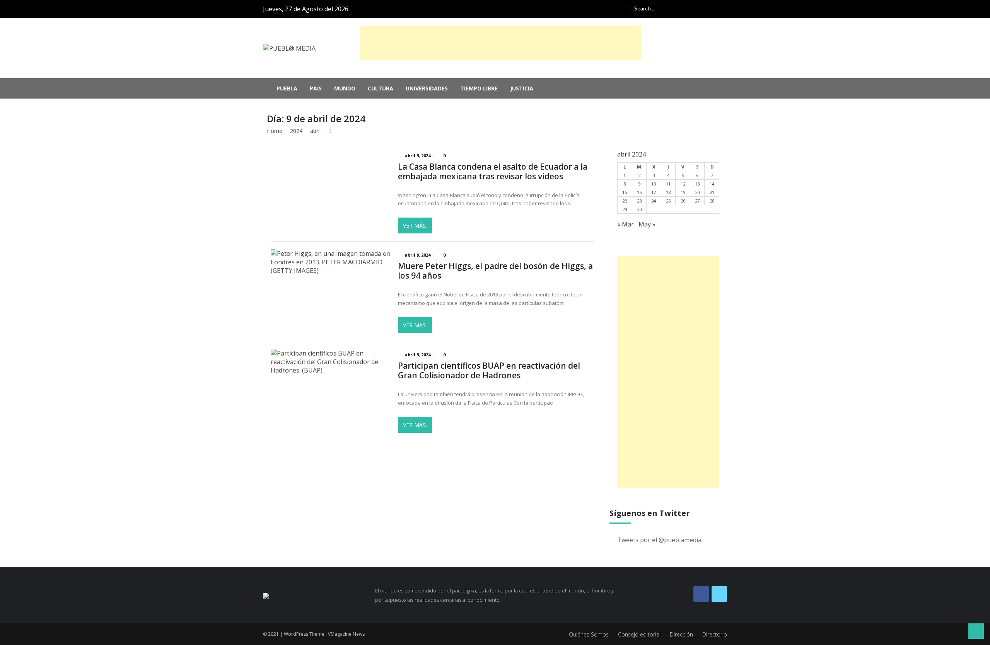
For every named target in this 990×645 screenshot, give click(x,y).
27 (697, 201)
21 (712, 192)
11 (668, 184)
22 (624, 201)
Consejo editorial (639, 634)
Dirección (681, 634)
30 (639, 209)
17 (653, 192)
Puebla (287, 88)
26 (683, 201)
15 (624, 192)
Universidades (427, 88)
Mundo (344, 88)
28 (712, 201)
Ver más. (415, 225)
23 (639, 201)
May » (646, 224)
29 (624, 209)
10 (653, 184)
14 (712, 184)
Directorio (714, 634)
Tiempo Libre (479, 88)
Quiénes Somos (589, 634)
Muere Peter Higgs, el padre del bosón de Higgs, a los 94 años (495, 271)
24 (653, 201)
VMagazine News (346, 634)
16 (639, 192)
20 (697, 192)
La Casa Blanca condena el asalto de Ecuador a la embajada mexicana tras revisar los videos (492, 171)
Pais (316, 88)
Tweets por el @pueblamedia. (660, 540)
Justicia (521, 88)
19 (683, 192)
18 (668, 192)
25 (668, 201)
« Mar (625, 224)
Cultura (380, 88)
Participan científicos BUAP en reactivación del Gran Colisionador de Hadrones (489, 370)
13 (697, 184)
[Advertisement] (500, 43)
